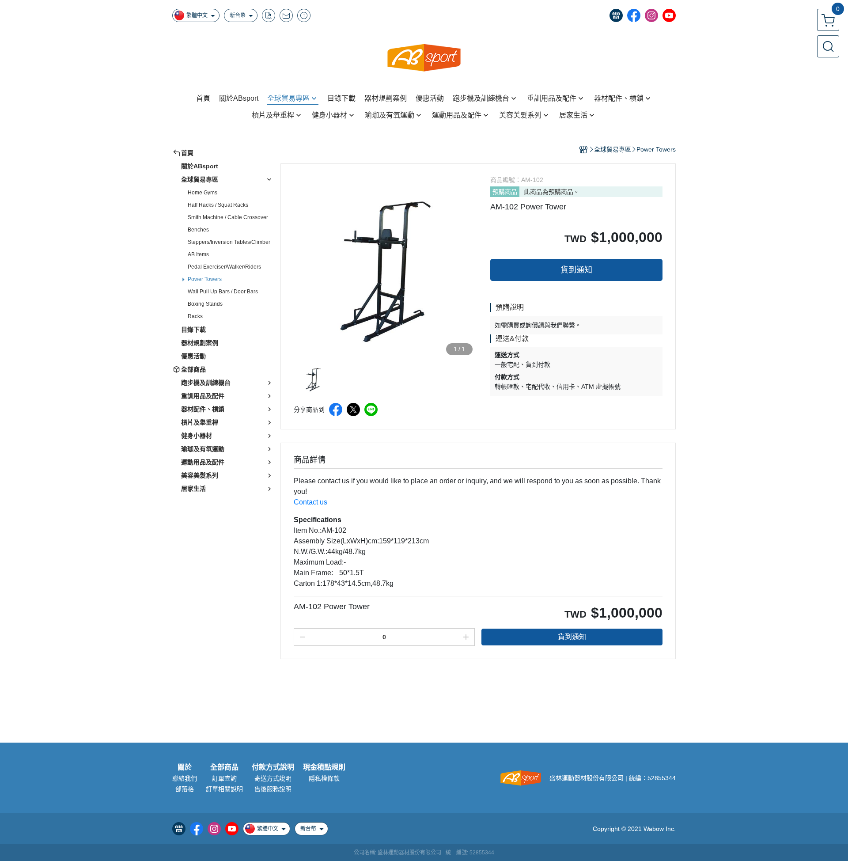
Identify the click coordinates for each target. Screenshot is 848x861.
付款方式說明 (273, 767)
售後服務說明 (273, 789)
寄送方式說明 (273, 778)
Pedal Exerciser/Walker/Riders (224, 267)
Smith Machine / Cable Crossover (228, 217)
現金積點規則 (324, 767)
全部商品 (224, 767)
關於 (185, 767)
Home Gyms (202, 193)
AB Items (198, 254)
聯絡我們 (184, 778)
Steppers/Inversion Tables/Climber (229, 242)
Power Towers (205, 279)
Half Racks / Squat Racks (218, 205)
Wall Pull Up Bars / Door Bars (223, 291)
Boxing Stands (205, 304)
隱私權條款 (324, 778)
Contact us (310, 502)
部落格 (184, 789)
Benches (198, 230)
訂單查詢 (224, 778)
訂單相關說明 (224, 789)
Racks (195, 316)
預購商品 (504, 191)
